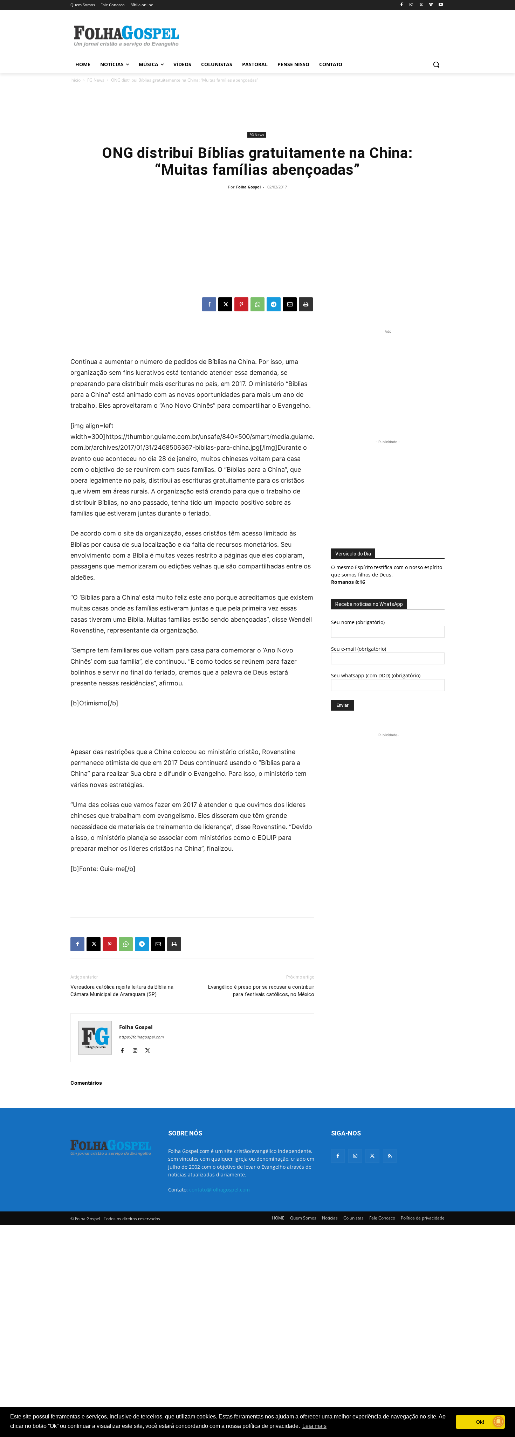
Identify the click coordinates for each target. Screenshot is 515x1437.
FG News (95, 80)
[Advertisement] (310, 35)
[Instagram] (411, 5)
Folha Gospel (248, 186)
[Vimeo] (431, 5)
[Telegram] (274, 304)
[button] (436, 64)
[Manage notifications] (498, 1421)
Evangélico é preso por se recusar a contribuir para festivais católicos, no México (261, 990)
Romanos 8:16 (348, 582)
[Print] (306, 304)
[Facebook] (402, 5)
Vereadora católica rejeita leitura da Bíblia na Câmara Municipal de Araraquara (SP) (121, 990)
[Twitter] (372, 1156)
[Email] (290, 304)
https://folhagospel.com (141, 1037)
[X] (421, 5)
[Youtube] (441, 5)
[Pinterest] (241, 304)
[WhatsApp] (257, 304)
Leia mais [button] (314, 1426)
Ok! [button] (480, 1422)
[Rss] (390, 1156)
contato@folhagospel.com (219, 1189)
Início (75, 80)
